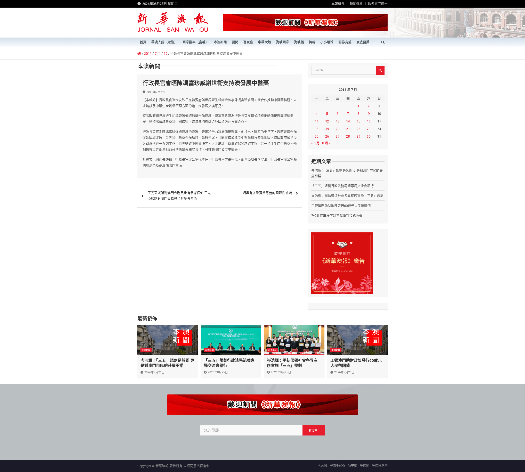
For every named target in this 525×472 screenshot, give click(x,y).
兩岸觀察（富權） (196, 42)
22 (358, 129)
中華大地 (264, 42)
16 (369, 121)
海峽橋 (299, 42)
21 (348, 129)
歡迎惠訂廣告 (378, 4)
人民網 (322, 465)
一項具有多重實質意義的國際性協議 (265, 193)
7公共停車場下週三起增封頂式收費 (336, 216)
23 (369, 129)
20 (337, 129)
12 (327, 121)
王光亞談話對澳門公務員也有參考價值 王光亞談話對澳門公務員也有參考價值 (179, 195)
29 (358, 136)
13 (337, 121)
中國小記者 (337, 465)
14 (348, 121)
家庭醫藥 (363, 42)
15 (358, 121)
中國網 (364, 465)
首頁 (143, 42)
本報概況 (338, 4)
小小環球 (326, 42)
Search (380, 70)
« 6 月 (315, 143)
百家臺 (248, 42)
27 (337, 136)
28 (348, 136)
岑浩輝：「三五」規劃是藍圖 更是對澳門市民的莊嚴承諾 (167, 363)
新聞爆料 (356, 4)
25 (316, 136)
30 (369, 136)
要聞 (235, 42)
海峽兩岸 (282, 42)
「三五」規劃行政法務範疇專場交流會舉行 (342, 186)
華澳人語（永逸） (164, 42)
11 (316, 121)
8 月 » (326, 143)
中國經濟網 (380, 465)
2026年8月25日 (154, 372)
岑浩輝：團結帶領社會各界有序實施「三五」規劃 (347, 196)
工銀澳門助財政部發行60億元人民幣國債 (341, 206)
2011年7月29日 (156, 92)
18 (316, 129)
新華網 (352, 465)
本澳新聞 (220, 42)
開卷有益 (345, 42)
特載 (312, 42)
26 (327, 136)
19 (327, 129)
